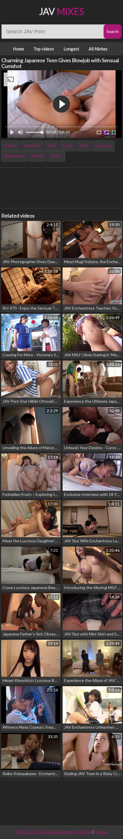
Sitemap (101, 832)
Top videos (43, 48)
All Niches (98, 48)
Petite (37, 155)
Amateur (32, 145)
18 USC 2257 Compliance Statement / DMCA (53, 832)
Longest (71, 48)
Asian (67, 145)
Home (18, 48)
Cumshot (103, 145)
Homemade (14, 155)
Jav (61, 11)
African (10, 145)
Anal (51, 145)
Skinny (56, 155)
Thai (84, 145)
